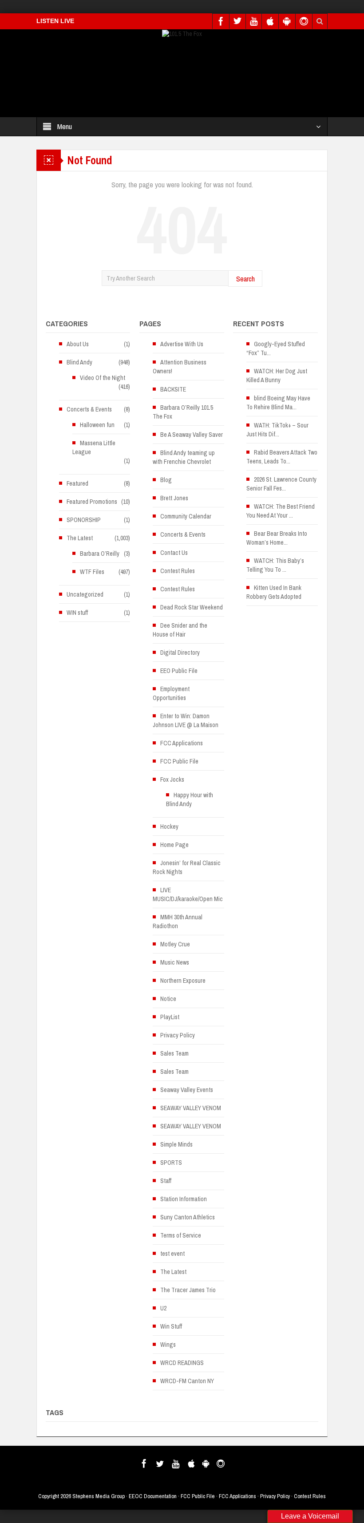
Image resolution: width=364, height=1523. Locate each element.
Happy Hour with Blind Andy (189, 799)
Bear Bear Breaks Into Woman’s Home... (276, 538)
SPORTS (171, 1163)
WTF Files (92, 572)
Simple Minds (176, 1144)
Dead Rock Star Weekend (191, 607)
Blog (166, 480)
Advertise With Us (181, 344)
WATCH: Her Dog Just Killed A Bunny (276, 375)
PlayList (169, 1017)
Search (245, 278)
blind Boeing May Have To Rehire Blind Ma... (278, 402)
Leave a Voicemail (310, 1516)
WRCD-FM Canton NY (187, 1381)
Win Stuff (171, 1326)
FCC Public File (179, 761)
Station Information (183, 1199)
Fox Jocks (172, 779)
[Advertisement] (166, 80)
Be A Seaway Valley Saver (191, 435)
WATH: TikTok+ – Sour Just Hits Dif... (277, 429)
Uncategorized (85, 594)
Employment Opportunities (171, 693)
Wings (168, 1345)
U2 (163, 1308)
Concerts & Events (89, 409)
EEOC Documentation (153, 1496)
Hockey (169, 827)
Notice (168, 999)
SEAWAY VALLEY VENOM (190, 1108)
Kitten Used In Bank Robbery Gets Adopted (273, 592)
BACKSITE (173, 389)
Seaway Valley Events (186, 1090)
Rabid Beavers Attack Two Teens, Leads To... (281, 456)
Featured (77, 483)
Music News (174, 962)
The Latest (80, 538)
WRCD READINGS (182, 1363)
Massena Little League (93, 447)
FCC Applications (181, 743)
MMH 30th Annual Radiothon (177, 921)
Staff (165, 1181)
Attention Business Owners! (179, 366)
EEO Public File (179, 671)
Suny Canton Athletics (187, 1217)
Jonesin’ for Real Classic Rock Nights (187, 867)
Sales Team (174, 1053)
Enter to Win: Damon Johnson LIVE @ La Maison (185, 720)
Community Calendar (185, 516)
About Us (78, 344)
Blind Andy (79, 362)
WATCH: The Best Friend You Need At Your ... (280, 510)
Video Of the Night (102, 378)
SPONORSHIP (84, 520)
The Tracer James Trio (188, 1290)
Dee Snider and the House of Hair (180, 629)
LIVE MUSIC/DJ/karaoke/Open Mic (188, 894)
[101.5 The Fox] (182, 33)
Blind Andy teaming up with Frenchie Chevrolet (184, 457)
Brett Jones (174, 498)
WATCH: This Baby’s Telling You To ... (275, 565)
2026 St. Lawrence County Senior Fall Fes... (281, 483)
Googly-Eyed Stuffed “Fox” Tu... (275, 348)
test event (172, 1254)
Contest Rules (177, 571)
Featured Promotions (92, 502)
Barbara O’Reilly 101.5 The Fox (183, 411)
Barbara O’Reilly (99, 554)
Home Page (174, 845)
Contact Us (174, 553)
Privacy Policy (177, 1035)
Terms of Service (180, 1235)
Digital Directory (180, 653)
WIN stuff (77, 613)
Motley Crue (175, 944)
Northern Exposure (183, 981)
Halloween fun (97, 425)
